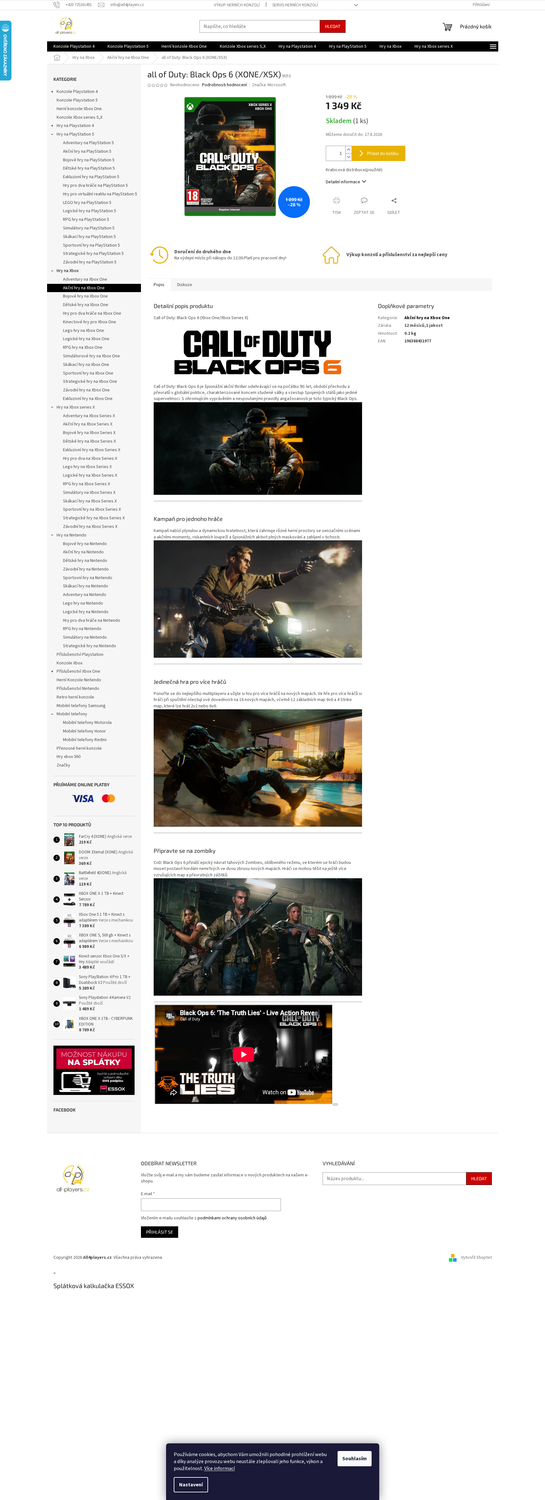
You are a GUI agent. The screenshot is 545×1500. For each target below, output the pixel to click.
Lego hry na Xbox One (83, 330)
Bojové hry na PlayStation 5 (89, 160)
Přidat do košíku (383, 153)
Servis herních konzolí (295, 5)
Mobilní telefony (72, 714)
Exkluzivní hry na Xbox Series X (91, 450)
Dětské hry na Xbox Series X (89, 441)
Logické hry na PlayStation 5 (89, 211)
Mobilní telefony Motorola (87, 722)
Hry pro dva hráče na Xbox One (92, 313)
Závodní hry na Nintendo (86, 569)
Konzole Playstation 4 (77, 91)
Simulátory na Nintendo (85, 637)
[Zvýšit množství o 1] (348, 149)
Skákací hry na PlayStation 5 (89, 237)
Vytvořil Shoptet (476, 1257)
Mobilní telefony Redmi (85, 740)
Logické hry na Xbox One (86, 339)
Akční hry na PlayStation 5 (87, 151)
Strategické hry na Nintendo (89, 646)
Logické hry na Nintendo (85, 612)
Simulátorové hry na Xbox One (91, 356)
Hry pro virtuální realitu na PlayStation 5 (100, 194)
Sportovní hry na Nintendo (87, 578)
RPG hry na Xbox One (82, 347)
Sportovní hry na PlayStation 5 (91, 245)
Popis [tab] (159, 285)
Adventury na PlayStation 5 (88, 143)
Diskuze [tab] (184, 285)
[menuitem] (74, 46)
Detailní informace (343, 182)
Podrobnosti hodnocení (224, 85)
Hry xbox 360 (68, 757)
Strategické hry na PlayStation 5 (93, 253)
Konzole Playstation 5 (77, 100)
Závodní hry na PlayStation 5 (89, 262)
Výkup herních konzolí (237, 5)
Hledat (332, 26)
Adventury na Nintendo (84, 595)
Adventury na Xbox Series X (89, 416)
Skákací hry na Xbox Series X (90, 501)
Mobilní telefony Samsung (81, 706)
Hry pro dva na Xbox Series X (90, 458)
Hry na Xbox (68, 271)
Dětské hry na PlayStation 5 (89, 168)
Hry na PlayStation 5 (75, 134)
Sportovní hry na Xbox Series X (92, 509)
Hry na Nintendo (72, 535)
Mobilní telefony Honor (84, 731)
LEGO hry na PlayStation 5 (87, 203)
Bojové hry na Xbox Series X (89, 433)
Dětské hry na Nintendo (85, 560)
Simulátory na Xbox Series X (89, 492)
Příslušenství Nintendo (78, 688)
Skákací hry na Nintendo (85, 586)
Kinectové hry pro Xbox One (89, 322)
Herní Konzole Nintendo (79, 680)
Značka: (269, 85)
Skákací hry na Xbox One (86, 364)
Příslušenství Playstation (80, 654)
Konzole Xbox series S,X (79, 117)
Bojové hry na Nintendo (85, 544)
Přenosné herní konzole (79, 748)
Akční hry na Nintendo (83, 552)
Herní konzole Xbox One (79, 109)
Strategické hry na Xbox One (90, 381)
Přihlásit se (159, 1232)
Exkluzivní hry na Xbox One (88, 399)
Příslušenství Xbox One (78, 671)
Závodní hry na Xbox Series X (90, 526)
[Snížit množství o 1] (348, 157)
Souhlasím (354, 1458)
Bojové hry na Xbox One (85, 296)
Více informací (219, 1468)
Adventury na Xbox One (85, 279)
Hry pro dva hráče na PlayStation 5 (95, 185)
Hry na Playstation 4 (75, 126)
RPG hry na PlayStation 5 (86, 219)
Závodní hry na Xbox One (86, 390)
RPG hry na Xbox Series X (86, 484)
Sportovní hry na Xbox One (88, 373)
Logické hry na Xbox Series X (90, 475)
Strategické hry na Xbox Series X (94, 518)
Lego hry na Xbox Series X (87, 467)
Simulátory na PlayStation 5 (89, 228)
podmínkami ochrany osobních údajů (232, 1218)
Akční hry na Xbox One (84, 288)
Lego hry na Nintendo (83, 603)
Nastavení (191, 1484)
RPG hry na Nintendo (82, 629)
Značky (63, 765)
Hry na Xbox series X (76, 407)
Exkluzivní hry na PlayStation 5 (91, 177)
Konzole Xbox (69, 663)
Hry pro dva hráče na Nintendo (91, 620)
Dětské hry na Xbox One (85, 305)
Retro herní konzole (75, 697)
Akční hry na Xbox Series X (87, 424)
